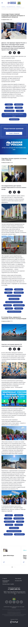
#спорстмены (8, 534)
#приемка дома (18, 292)
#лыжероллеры (14, 527)
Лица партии (18, 578)
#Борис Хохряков (9, 521)
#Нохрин (19, 107)
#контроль (9, 308)
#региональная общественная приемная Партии (14, 115)
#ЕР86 (8, 104)
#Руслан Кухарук (18, 518)
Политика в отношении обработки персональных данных (14, 614)
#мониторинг (19, 308)
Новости (18, 6)
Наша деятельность (11, 6)
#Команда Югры (14, 119)
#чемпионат (18, 524)
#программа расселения (14, 311)
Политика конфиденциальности (14, 613)
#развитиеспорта (19, 534)
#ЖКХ (20, 110)
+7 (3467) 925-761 (14, 589)
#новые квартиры (14, 298)
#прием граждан (9, 110)
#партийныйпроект (19, 305)
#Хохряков (9, 524)
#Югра (9, 107)
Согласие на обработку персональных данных (14, 615)
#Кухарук (20, 521)
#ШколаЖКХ (7, 305)
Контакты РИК (18, 580)
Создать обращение (14, 133)
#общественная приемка (14, 295)
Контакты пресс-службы (8, 584)
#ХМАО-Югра (19, 104)
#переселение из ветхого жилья (14, 302)
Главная (3, 6)
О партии (4, 578)
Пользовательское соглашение (14, 611)
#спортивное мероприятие (14, 531)
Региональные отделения (5, 581)
